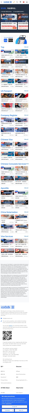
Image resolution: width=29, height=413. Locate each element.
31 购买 (26, 76)
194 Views (26, 110)
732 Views (26, 222)
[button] (26, 22)
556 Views (26, 135)
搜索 (17, 377)
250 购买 (12, 76)
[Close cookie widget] (27, 396)
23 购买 (12, 183)
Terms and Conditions (6, 383)
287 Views (12, 256)
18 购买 (12, 198)
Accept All (14, 406)
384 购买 (26, 86)
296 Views (12, 57)
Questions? (3, 377)
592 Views (26, 256)
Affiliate (18, 371)
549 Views (12, 101)
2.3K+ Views (25, 101)
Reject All (21, 410)
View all (26, 47)
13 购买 (26, 207)
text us (10, 325)
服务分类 (3, 374)
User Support (19, 392)
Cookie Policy (9, 403)
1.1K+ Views (11, 110)
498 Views (26, 246)
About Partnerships (20, 374)
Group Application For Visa (22, 380)
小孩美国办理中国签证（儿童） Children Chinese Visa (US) (8, 24)
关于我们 (3, 392)
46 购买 (26, 57)
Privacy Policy (4, 380)
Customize (7, 410)
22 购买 (12, 66)
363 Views (12, 125)
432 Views (12, 222)
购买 (15, 28)
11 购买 (12, 207)
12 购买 (26, 231)
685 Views (12, 135)
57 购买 (26, 66)
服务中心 (3, 371)
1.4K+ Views (25, 183)
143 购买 (12, 86)
